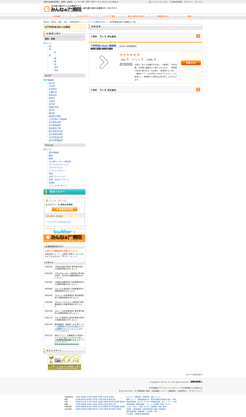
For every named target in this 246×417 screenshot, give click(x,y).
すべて (49, 43)
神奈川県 (112, 399)
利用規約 (154, 388)
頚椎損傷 (145, 397)
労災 (155, 411)
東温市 (52, 113)
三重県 (78, 404)
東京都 (105, 399)
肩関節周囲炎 (131, 402)
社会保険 (149, 411)
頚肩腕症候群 (155, 402)
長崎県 (89, 409)
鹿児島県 (112, 409)
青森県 (83, 397)
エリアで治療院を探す (96, 22)
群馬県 (89, 399)
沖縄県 (118, 409)
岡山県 (89, 406)
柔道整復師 (54, 152)
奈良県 (105, 404)
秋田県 (100, 397)
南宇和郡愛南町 (56, 140)
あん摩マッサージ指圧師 (60, 161)
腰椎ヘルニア (131, 399)
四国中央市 (54, 107)
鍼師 (51, 155)
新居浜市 (53, 95)
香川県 (111, 406)
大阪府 (94, 404)
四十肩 (140, 402)
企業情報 (186, 388)
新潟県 (78, 402)
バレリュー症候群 (152, 404)
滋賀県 (83, 404)
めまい (135, 406)
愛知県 (122, 402)
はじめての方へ (127, 391)
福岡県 (78, 409)
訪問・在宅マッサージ (59, 179)
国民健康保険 (131, 411)
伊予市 (52, 104)
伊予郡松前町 (55, 122)
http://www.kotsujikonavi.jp (67, 344)
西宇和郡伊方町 (56, 131)
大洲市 (52, 101)
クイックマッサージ (58, 185)
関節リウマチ (165, 404)
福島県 (111, 397)
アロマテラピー (56, 167)
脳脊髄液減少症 (143, 399)
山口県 (100, 406)
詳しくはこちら (71, 256)
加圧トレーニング (57, 176)
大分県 (100, 409)
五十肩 (146, 402)
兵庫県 (100, 404)
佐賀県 (83, 409)
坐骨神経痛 (130, 404)
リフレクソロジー (57, 170)
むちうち (129, 397)
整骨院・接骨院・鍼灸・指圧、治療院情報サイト (64, 22)
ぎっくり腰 (172, 402)
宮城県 (94, 397)
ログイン (189, 2)
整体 (51, 173)
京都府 (89, 404)
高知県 (122, 406)
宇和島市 (53, 89)
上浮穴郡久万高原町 (58, 119)
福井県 (94, 402)
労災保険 (129, 414)
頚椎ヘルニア (155, 397)
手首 (56, 70)
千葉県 (100, 399)
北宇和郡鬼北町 (56, 137)
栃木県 (83, 399)
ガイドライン (196, 391)
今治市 (52, 86)
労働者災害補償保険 (141, 414)
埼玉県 (94, 399)
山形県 (105, 397)
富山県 (83, 402)
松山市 (52, 83)
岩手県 (89, 397)
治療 (159, 406)
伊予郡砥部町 (55, 125)
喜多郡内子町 (55, 128)
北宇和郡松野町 (56, 134)
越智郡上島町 (55, 116)
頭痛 (140, 406)
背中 (56, 67)
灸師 (51, 158)
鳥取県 (78, 406)
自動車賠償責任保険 (149, 409)
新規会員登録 (177, 2)
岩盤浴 (52, 182)
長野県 (105, 402)
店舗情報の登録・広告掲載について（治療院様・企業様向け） (162, 391)
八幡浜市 (53, 92)
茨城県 (78, 399)
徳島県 (105, 406)
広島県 (94, 406)
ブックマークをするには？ (59, 222)
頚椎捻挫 (137, 397)
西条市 (52, 98)
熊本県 (94, 409)
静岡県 (116, 402)
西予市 (52, 110)
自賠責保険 (137, 409)
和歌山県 (112, 404)
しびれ (128, 406)
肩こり (164, 402)
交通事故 (153, 406)
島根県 (83, 406)
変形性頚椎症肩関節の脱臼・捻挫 (163, 399)
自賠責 (128, 409)
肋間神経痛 (140, 404)
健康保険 (141, 411)
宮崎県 (105, 409)
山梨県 (100, 402)
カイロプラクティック (59, 164)
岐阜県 (111, 402)
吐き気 (146, 406)
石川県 (89, 402)
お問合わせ (197, 388)
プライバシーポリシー (170, 388)
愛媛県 (51, 80)
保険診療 (162, 409)
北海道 (78, 397)
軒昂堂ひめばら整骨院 (104, 45)
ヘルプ (199, 2)
